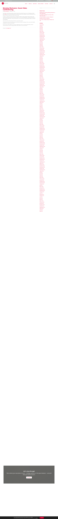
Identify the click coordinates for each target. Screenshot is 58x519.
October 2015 (42, 184)
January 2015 (42, 187)
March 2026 (41, 31)
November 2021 (42, 98)
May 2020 (41, 121)
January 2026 (42, 33)
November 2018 (42, 143)
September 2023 (42, 70)
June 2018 (41, 150)
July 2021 (41, 103)
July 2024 (41, 57)
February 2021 (42, 110)
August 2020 (42, 118)
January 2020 (42, 127)
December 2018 (42, 142)
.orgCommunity (41, 0)
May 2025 (41, 44)
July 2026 (41, 26)
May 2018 (41, 151)
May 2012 (41, 211)
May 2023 (41, 75)
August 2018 (42, 147)
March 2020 (41, 124)
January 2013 (42, 203)
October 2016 (42, 168)
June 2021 (41, 105)
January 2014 (42, 194)
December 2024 (42, 50)
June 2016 (41, 173)
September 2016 (42, 169)
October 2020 (42, 115)
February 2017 (42, 164)
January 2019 (42, 141)
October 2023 (42, 68)
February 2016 (42, 178)
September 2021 (42, 101)
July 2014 (41, 193)
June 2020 (41, 120)
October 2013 (42, 195)
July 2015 (41, 185)
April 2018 (41, 152)
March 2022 (41, 93)
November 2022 (42, 83)
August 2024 (42, 55)
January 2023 (42, 80)
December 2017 (42, 158)
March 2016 (41, 177)
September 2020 (42, 116)
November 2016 (42, 167)
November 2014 (42, 190)
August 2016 (42, 171)
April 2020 (41, 123)
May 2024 (41, 59)
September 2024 (42, 54)
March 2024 (41, 62)
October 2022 (42, 84)
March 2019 (41, 138)
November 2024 (42, 52)
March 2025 (41, 46)
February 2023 (42, 79)
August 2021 (42, 102)
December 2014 (42, 189)
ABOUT (26, 3)
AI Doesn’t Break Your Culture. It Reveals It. (46, 17)
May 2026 (41, 28)
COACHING (46, 3)
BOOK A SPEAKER (40, 3)
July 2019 (41, 133)
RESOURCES (35, 3)
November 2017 (42, 159)
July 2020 (41, 119)
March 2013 (41, 200)
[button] (54, 4)
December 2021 (42, 97)
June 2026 (41, 27)
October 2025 (42, 37)
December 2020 (42, 112)
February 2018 (42, 155)
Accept (42, 517)
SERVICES (30, 3)
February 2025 (42, 48)
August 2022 (42, 86)
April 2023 (41, 76)
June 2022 (41, 89)
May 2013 (41, 199)
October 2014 (42, 191)
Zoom (5, 14)
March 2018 (41, 154)
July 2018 (41, 149)
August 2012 (42, 208)
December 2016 (42, 165)
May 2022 (41, 90)
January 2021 (42, 111)
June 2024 (41, 58)
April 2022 (41, 92)
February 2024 (42, 63)
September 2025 (42, 39)
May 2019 (41, 136)
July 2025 (41, 41)
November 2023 (42, 67)
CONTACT (51, 3)
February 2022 (42, 94)
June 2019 (41, 134)
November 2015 (42, 182)
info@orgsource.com (8, 0)
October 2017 (42, 160)
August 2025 (42, 40)
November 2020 (42, 114)
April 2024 (41, 61)
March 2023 (41, 77)
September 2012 (42, 207)
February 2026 (42, 32)
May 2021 (41, 106)
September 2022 (42, 85)
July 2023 (41, 72)
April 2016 (41, 176)
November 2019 (42, 129)
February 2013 (42, 202)
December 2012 (42, 204)
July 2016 (41, 172)
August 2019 (42, 132)
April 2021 (41, 107)
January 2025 (42, 49)
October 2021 (42, 99)
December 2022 (42, 81)
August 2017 (42, 163)
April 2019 (41, 137)
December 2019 (42, 128)
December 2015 (42, 181)
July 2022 (41, 88)
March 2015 (41, 186)
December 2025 (42, 35)
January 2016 (42, 180)
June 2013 (41, 198)
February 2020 (42, 125)
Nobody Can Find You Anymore (45, 18)
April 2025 (41, 45)
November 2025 (42, 36)
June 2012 (41, 209)
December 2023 (42, 66)
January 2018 (42, 156)
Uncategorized (8, 28)
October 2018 (42, 145)
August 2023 (42, 71)
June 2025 (41, 42)
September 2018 (42, 146)
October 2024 (42, 53)
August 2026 (42, 24)
